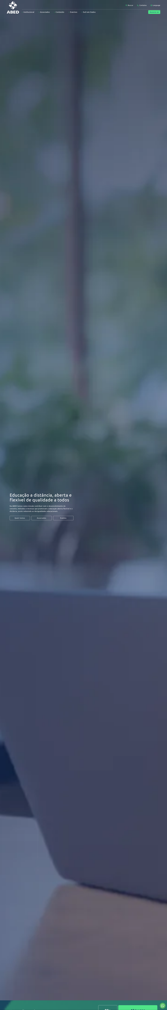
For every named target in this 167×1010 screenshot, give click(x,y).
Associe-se (154, 12)
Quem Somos (20, 518)
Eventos (63, 518)
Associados (41, 518)
